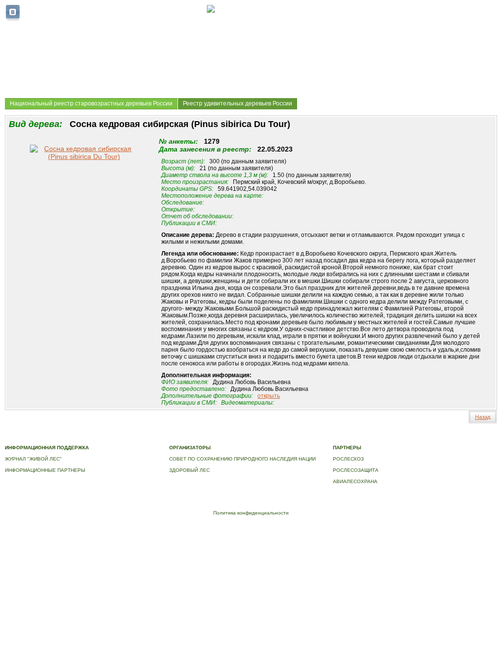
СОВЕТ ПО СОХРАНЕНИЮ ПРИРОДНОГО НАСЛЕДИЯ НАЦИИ (242, 459)
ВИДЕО (441, 437)
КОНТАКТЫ (467, 437)
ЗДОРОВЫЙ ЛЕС (189, 470)
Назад (482, 417)
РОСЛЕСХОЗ (348, 459)
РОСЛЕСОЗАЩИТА (355, 470)
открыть (268, 395)
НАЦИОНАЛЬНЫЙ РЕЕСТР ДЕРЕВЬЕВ (380, 437)
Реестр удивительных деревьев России (237, 103)
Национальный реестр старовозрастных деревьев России (91, 103)
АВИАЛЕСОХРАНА (355, 481)
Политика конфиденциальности (251, 512)
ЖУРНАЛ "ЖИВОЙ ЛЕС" (33, 459)
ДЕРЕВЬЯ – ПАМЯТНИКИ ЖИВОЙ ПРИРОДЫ (276, 437)
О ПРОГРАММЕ (200, 437)
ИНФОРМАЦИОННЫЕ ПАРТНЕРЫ (45, 470)
